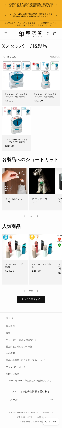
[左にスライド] (24, 216)
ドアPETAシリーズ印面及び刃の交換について (28, 380)
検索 (8, 333)
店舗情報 (10, 326)
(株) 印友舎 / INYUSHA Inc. (28, 412)
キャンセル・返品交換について (21, 339)
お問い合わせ (12, 373)
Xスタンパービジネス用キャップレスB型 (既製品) (16, 95)
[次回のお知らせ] (56, 5)
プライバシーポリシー (17, 367)
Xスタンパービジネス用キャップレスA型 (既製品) (16, 140)
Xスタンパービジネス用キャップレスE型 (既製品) (45, 95)
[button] (6, 33)
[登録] (51, 399)
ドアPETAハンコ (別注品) (41, 265)
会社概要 (10, 353)
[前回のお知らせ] (5, 5)
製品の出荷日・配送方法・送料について (26, 360)
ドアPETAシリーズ (14, 200)
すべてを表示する (31, 299)
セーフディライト (41, 200)
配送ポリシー (42, 417)
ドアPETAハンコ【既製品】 (14, 265)
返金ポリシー (48, 412)
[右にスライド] (37, 216)
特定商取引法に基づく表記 (19, 346)
